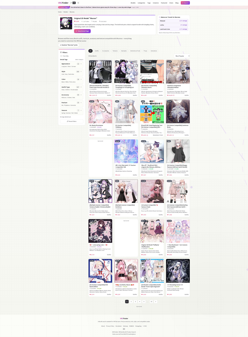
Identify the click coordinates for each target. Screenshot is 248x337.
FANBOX (131, 326)
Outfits (97, 51)
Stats (171, 3)
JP (71, 3)
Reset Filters (72, 121)
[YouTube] (124, 329)
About (103, 326)
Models (133, 3)
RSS (145, 326)
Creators (156, 3)
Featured (164, 3)
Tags (149, 3)
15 (151, 301)
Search (186, 3)
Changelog (138, 326)
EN (74, 3)
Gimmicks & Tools (135, 51)
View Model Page (83, 31)
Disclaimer (119, 326)
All (90, 51)
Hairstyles (124, 51)
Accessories (105, 51)
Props (145, 51)
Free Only (65, 56)
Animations (154, 51)
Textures (115, 51)
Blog (176, 3)
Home (60, 12)
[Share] (78, 2)
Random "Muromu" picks (70, 45)
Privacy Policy (110, 326)
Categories (141, 3)
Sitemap (125, 326)
